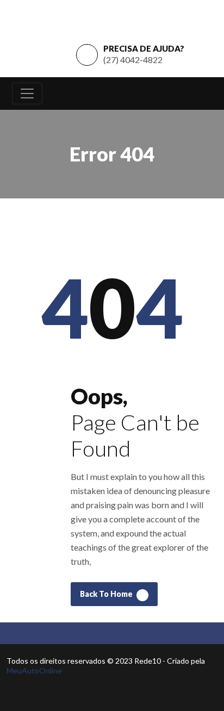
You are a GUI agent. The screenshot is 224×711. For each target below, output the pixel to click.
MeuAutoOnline (34, 670)
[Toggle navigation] (27, 93)
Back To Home (107, 593)
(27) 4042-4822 (133, 59)
